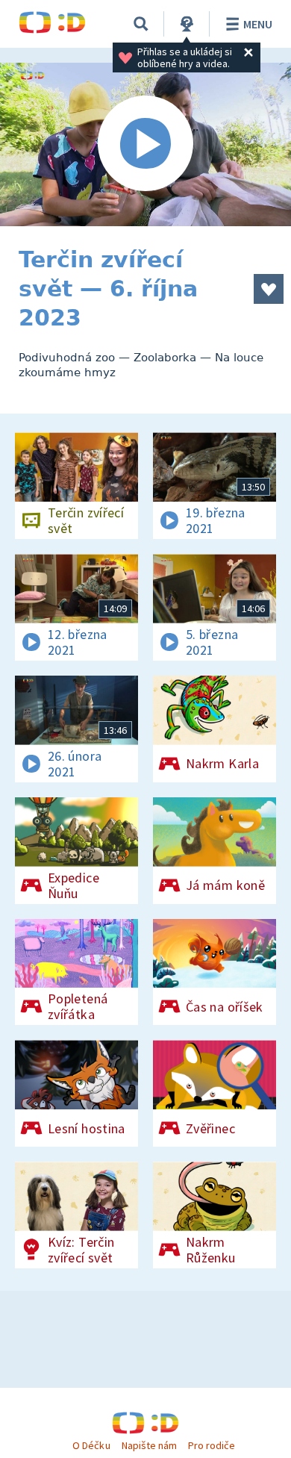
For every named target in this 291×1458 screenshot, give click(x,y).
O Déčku (91, 1445)
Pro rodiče (211, 1445)
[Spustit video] (145, 144)
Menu (257, 23)
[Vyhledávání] (141, 24)
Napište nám (149, 1445)
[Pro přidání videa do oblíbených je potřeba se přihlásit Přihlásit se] (269, 289)
